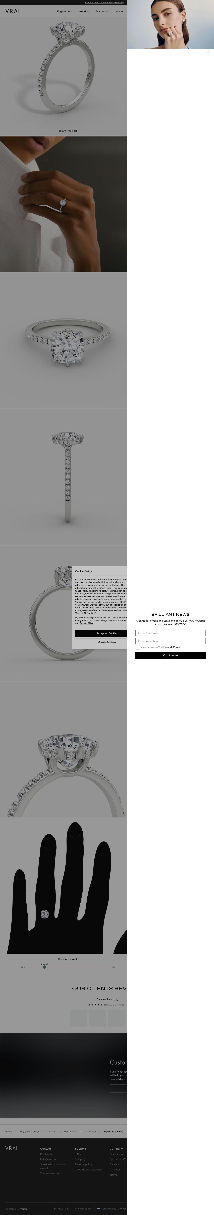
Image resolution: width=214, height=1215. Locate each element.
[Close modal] (107, 607)
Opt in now (170, 655)
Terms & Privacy (172, 647)
